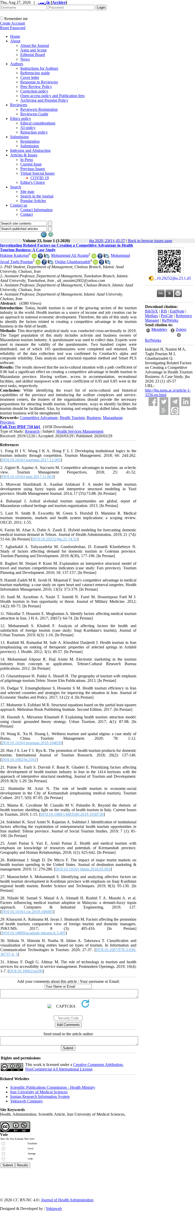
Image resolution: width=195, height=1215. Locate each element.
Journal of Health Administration (67, 1200)
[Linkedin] (185, 401)
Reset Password (12, 28)
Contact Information (36, 210)
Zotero (181, 329)
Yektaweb (54, 1208)
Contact (26, 214)
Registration (30, 141)
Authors (16, 64)
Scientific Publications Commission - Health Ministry (52, 1087)
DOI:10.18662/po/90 (26, 971)
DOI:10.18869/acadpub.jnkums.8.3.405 (34, 933)
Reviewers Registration (39, 109)
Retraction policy (34, 132)
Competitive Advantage (39, 417)
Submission (19, 137)
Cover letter (29, 77)
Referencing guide (35, 73)
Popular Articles (33, 200)
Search (15, 187)
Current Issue (31, 164)
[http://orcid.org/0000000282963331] (38, 263)
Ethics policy (20, 118)
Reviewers (18, 105)
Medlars (151, 316)
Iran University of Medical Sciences (39, 1092)
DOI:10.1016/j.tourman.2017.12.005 (31, 460)
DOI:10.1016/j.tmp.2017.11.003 (27, 477)
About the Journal (34, 45)
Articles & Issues (23, 155)
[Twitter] (163, 401)
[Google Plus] (163, 410)
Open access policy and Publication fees (52, 96)
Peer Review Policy (36, 86)
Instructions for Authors (39, 68)
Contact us (18, 205)
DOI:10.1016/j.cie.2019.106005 (27, 912)
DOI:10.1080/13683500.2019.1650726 (72, 814)
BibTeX (151, 311)
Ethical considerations (37, 123)
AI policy (28, 127)
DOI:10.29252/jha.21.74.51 (54, 539)
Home (15, 36)
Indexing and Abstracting (30, 150)
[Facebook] (153, 401)
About (15, 41)
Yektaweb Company (26, 1101)
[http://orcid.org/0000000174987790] (93, 257)
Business (94, 417)
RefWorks (170, 320)
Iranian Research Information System (40, 1096)
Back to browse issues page (150, 241)
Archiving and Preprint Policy (44, 100)
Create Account (12, 23)
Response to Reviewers (39, 82)
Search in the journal (36, 196)
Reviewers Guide (34, 114)
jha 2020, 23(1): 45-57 (107, 241)
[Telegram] (174, 401)
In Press (26, 159)
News (25, 59)
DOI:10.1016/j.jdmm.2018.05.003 (82, 869)
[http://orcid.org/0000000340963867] (95, 263)
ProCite (167, 316)
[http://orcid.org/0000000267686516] (34, 257)
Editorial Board (32, 54)
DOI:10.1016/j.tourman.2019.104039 (32, 743)
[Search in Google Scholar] (40, 257)
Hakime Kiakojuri (14, 255)
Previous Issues (32, 169)
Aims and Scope (33, 50)
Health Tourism (72, 417)
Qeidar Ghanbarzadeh (72, 262)
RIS (164, 311)
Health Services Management (79, 431)
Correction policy (34, 91)
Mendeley (159, 329)
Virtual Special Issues (37, 173)
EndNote (177, 311)
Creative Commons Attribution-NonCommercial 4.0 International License (74, 1066)
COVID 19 (39, 178)
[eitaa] (174, 410)
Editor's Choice (32, 182)
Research (32, 431)
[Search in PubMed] (46, 257)
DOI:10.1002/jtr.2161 (19, 759)
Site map (27, 191)
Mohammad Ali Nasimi (70, 255)
